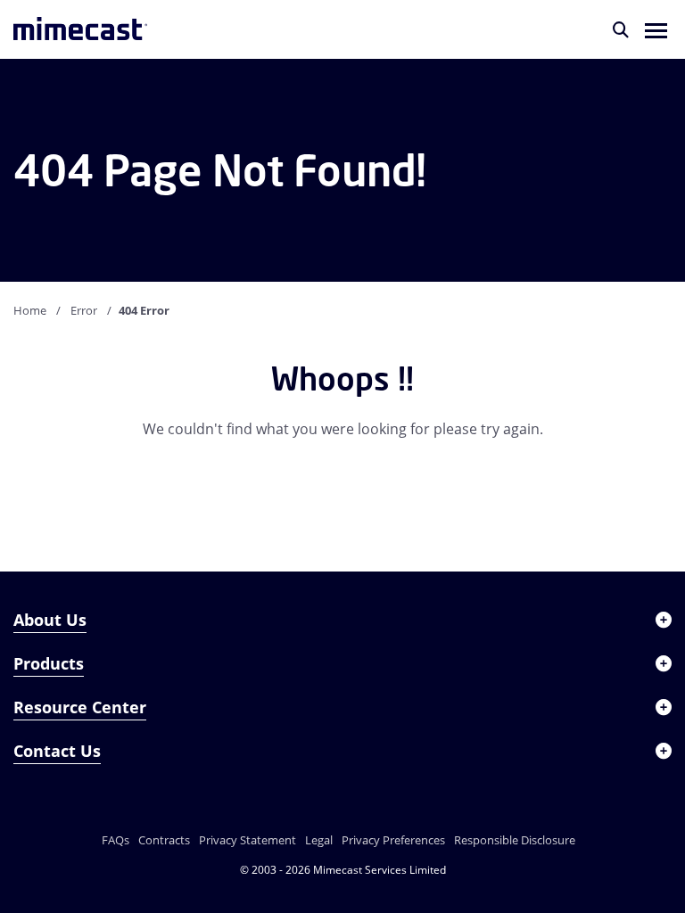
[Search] (621, 29)
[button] (656, 29)
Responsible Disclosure (514, 840)
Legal (319, 840)
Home (29, 310)
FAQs (115, 840)
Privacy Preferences (393, 840)
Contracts (164, 840)
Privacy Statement (247, 840)
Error (83, 310)
